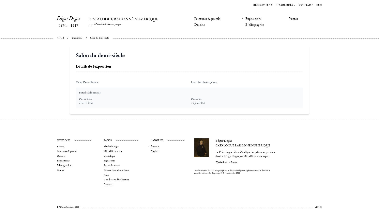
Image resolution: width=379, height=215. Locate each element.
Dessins (199, 25)
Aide (106, 175)
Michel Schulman (113, 151)
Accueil (60, 37)
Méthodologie (111, 146)
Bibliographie (254, 25)
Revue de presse (112, 165)
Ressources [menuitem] (284, 5)
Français (155, 146)
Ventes (293, 19)
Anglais (155, 151)
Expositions (253, 19)
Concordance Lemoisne (116, 170)
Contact (306, 5)
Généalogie (109, 156)
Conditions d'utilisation (116, 179)
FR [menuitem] (317, 5)
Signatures (109, 160)
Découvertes (263, 5)
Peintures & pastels (207, 19)
